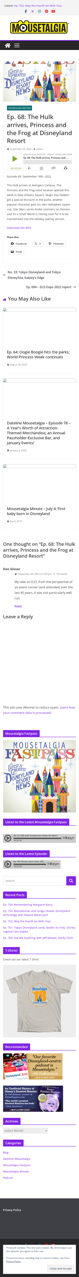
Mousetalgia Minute (16, 1171)
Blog (6, 1152)
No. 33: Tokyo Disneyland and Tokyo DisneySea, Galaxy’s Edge (34, 275)
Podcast (8, 1177)
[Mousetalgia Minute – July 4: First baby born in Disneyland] (39, 467)
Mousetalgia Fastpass (19, 108)
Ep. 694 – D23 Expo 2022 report (48, 287)
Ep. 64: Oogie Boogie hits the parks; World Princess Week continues (38, 354)
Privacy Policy (12, 1210)
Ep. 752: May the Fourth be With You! (27, 921)
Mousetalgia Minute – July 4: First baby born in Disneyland (36, 511)
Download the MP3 (19, 228)
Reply (18, 606)
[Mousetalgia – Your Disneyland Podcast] (7, 45)
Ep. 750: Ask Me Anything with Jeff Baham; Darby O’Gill (38, 938)
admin (39, 149)
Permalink (62, 574)
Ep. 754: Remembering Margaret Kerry (28, 904)
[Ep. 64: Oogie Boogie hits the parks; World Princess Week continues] (39, 310)
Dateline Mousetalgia (16, 1159)
